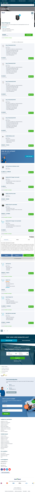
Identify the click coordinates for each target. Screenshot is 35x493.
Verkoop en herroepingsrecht (9, 491)
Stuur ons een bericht (26, 340)
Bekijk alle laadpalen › (4, 431)
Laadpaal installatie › (4, 425)
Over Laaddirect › (3, 453)
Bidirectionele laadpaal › (5, 426)
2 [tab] (32, 15)
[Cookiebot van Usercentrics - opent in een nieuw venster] (30, 237)
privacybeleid (18, 251)
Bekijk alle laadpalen (17, 360)
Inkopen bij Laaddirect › (4, 446)
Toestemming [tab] (6, 239)
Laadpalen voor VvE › (4, 439)
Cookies (29, 491)
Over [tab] (29, 239)
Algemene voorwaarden (18, 491)
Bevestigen (6, 413)
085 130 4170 (12, 385)
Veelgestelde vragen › (4, 455)
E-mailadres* (4, 408)
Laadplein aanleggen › (4, 444)
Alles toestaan (28, 255)
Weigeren (6, 255)
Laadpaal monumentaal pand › (5, 427)
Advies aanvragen (29, 156)
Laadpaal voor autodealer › (5, 441)
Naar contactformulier (11, 392)
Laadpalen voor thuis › (4, 421)
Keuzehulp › (2, 430)
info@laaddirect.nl (12, 389)
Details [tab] (17, 239)
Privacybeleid (25, 491)
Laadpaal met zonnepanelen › (5, 422)
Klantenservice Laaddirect (5, 454)
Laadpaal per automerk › (5, 423)
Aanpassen (17, 255)
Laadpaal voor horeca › (4, 438)
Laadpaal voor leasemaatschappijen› (7, 443)
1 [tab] (32, 13)
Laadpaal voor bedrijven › (5, 437)
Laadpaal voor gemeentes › (5, 442)
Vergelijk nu (17, 358)
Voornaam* (4, 403)
